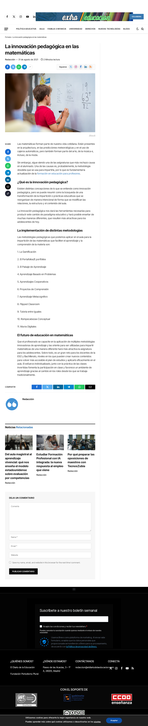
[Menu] (6, 29)
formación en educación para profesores (58, 173)
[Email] (8, 186)
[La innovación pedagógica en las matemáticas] (50, 102)
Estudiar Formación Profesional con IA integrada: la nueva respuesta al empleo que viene (49, 462)
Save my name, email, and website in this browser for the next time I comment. (46, 562)
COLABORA (136, 16)
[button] (74, 589)
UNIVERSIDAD (75, 29)
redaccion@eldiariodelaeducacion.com (94, 667)
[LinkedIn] (8, 180)
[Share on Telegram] (24, 67)
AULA (42, 29)
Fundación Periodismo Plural (24, 673)
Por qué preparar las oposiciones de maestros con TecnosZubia (81, 460)
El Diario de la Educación (22, 667)
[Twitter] (8, 159)
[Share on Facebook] (7, 67)
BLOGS (126, 29)
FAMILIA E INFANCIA (57, 29)
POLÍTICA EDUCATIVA (26, 29)
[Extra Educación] (84, 17)
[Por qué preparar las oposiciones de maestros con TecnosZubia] (81, 442)
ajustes (97, 721)
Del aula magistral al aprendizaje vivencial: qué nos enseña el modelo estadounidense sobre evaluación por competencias (18, 466)
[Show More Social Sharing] (30, 67)
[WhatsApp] (8, 166)
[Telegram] (8, 173)
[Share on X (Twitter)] (13, 67)
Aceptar (114, 720)
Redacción (10, 59)
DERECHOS (90, 29)
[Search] (142, 29)
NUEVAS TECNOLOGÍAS (109, 29)
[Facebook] (8, 152)
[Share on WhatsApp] (18, 67)
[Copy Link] (8, 193)
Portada (8, 37)
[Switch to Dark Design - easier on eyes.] (137, 29)
